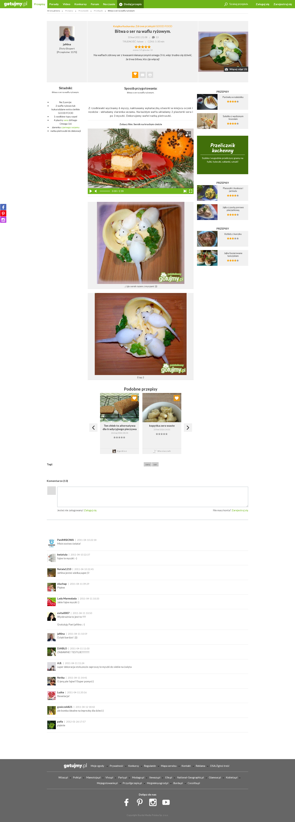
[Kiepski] (136, 46)
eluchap (62, 583)
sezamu (75, 127)
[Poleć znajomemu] (142, 75)
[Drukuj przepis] (150, 75)
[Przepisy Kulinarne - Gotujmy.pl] (15, 3)
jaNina (61, 633)
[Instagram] (3, 220)
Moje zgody (97, 765)
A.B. (59, 663)
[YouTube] (167, 801)
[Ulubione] (134, 398)
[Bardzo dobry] (146, 46)
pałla (60, 721)
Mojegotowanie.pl (107, 783)
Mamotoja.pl (93, 777)
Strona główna (53, 10)
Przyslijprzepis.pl (132, 783)
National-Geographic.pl (190, 777)
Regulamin (150, 765)
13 (157, 37)
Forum (95, 4)
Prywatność (116, 765)
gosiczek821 (64, 706)
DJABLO (62, 648)
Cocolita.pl (194, 783)
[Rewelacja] (149, 46)
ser (155, 464)
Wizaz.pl (63, 777)
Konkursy (80, 4)
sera (66, 120)
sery (147, 464)
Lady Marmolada (67, 598)
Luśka (60, 692)
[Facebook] (3, 207)
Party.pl (122, 777)
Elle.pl (168, 777)
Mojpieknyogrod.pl (157, 783)
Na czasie (109, 4)
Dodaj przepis (132, 4)
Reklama (200, 765)
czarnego (66, 127)
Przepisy (39, 4)
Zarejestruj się (282, 4)
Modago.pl (138, 777)
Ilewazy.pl (154, 777)
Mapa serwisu (169, 765)
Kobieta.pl (231, 777)
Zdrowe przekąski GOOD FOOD (154, 26)
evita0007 (63, 612)
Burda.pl (178, 783)
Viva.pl (109, 777)
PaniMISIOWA (65, 539)
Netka (61, 677)
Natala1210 (64, 569)
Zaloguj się (262, 4)
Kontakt (186, 765)
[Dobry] (142, 46)
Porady (54, 4)
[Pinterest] (3, 213)
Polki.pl (77, 777)
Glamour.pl (215, 777)
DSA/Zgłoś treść (219, 765)
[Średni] (139, 46)
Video (66, 4)
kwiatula (62, 554)
